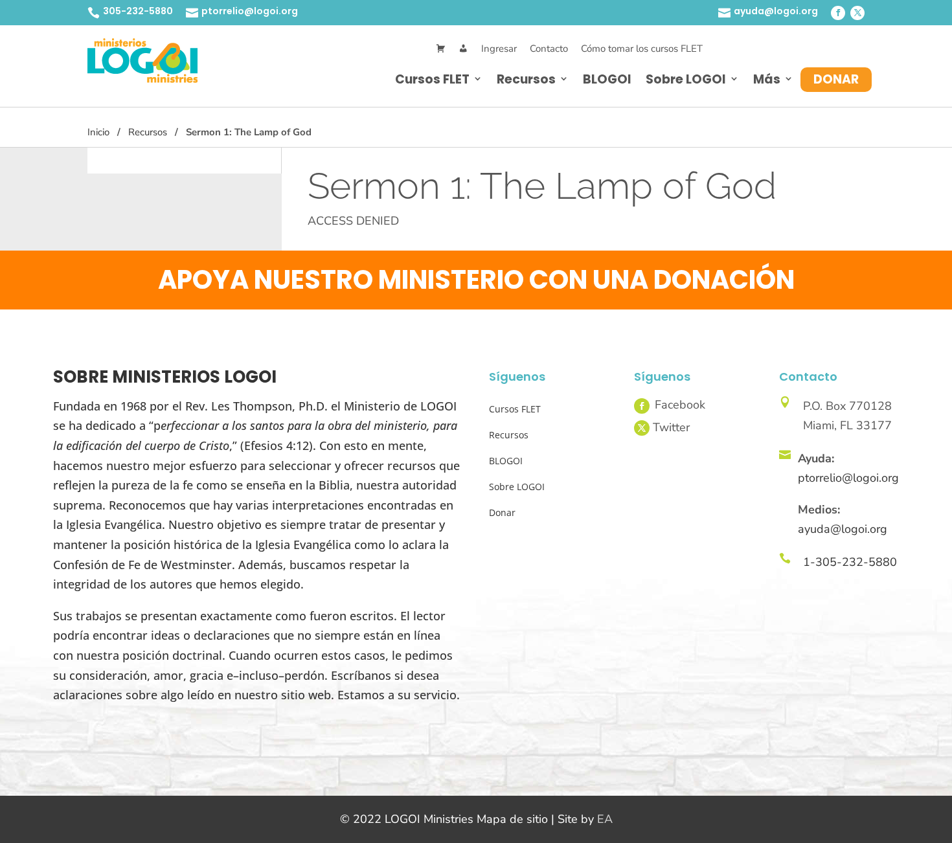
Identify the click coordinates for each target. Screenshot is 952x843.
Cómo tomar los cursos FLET (642, 48)
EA (605, 819)
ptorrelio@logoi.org (249, 11)
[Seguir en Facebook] (838, 13)
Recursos (526, 79)
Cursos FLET (432, 79)
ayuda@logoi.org (776, 11)
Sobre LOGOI (686, 79)
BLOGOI (607, 79)
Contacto (549, 48)
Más (766, 79)
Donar (836, 79)
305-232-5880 (138, 11)
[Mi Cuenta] (463, 49)
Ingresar (499, 48)
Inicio (98, 132)
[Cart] (440, 49)
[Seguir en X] (857, 13)
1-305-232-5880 (850, 562)
